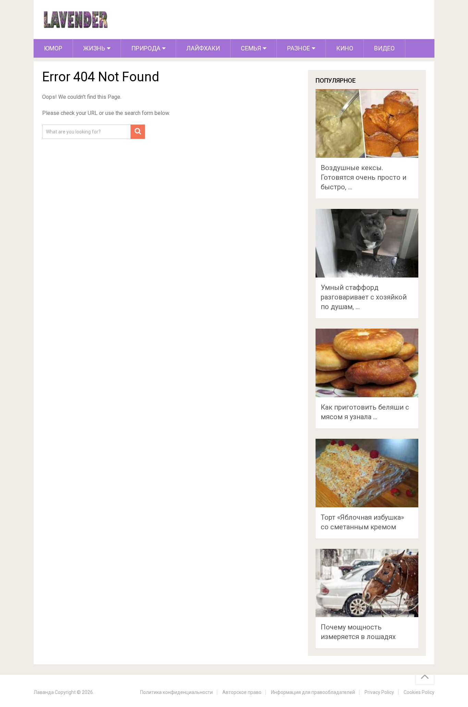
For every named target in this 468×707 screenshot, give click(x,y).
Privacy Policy (379, 692)
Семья (251, 48)
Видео (384, 48)
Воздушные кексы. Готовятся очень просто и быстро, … (363, 177)
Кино (344, 48)
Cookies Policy (419, 692)
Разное (298, 48)
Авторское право (241, 692)
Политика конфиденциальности (176, 692)
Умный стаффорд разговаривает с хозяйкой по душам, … (364, 297)
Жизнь (94, 48)
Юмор (53, 48)
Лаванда (44, 692)
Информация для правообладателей (313, 692)
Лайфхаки (203, 48)
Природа (145, 48)
